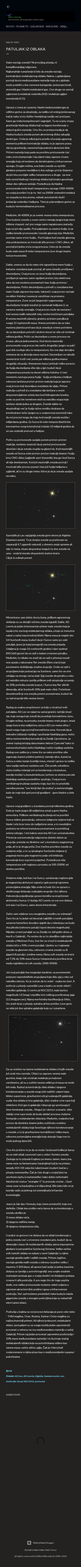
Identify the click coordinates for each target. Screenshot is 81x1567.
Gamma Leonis (51, 1376)
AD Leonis (29, 1376)
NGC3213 (29, 1381)
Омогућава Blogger (43, 1542)
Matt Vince (51, 1550)
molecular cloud (14, 1381)
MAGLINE (52, 26)
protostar (40, 1381)
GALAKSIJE (37, 26)
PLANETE (22, 26)
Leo (62, 1376)
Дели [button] (9, 1370)
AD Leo (19, 1376)
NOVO (10, 26)
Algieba (39, 1376)
